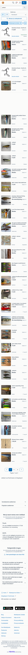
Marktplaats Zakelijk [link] (19, 614)
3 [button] (17, 469)
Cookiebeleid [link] (4, 623)
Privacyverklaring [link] (18, 620)
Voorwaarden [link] (4, 620)
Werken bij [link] (16, 627)
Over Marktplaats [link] (5, 627)
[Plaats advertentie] (24, 2)
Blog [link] (2, 614)
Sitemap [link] (3, 636)
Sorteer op (12, 12)
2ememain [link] (17, 633)
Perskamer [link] (4, 630)
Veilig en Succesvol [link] (6, 617)
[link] (3, 2)
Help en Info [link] (17, 617)
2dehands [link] (3, 633)
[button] (16, 2)
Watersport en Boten (14, 23)
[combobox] (12, 7)
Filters (5, 23)
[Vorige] (7, 469)
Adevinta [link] (16, 630)
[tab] (3, 14)
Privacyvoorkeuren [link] (19, 623)
